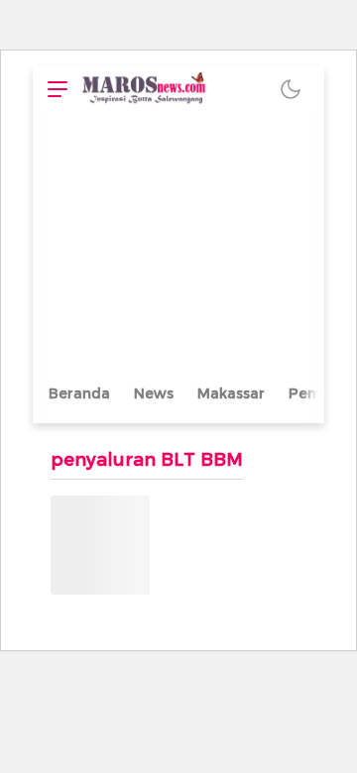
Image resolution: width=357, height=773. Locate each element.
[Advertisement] (178, 245)
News (154, 393)
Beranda (79, 393)
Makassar (231, 393)
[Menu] (52, 88)
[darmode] (290, 88)
